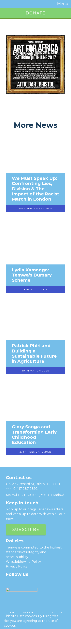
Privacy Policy (17, 566)
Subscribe (25, 529)
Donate (36, 13)
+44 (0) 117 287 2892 (22, 489)
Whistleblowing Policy (23, 562)
